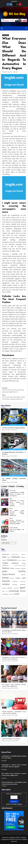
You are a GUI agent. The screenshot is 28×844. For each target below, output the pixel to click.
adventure (5, 554)
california (23, 557)
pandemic (23, 584)
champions (12, 560)
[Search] (26, 28)
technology (14, 591)
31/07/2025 (15, 715)
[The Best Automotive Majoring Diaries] (14, 417)
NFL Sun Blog (18, 804)
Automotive (5, 35)
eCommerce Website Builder (20, 565)
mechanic (15, 581)
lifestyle (6, 581)
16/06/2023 (15, 72)
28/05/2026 (15, 633)
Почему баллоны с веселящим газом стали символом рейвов (17, 521)
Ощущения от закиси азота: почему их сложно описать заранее (17, 503)
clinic (19, 560)
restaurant (16, 588)
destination (5, 565)
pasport (4, 588)
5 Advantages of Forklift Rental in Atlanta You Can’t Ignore (17, 494)
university (5, 594)
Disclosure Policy (15, 837)
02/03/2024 (14, 482)
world (16, 594)
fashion (5, 568)
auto (4, 557)
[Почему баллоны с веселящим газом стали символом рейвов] (4, 521)
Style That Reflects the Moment (17, 530)
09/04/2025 (15, 740)
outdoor (6, 584)
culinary (15, 563)
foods (12, 568)
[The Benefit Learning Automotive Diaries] (14, 467)
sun (7, 591)
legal (24, 578)
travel (23, 591)
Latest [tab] (4, 486)
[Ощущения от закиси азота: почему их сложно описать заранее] (4, 502)
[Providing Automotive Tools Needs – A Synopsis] (14, 441)
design (24, 563)
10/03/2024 (14, 430)
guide (4, 571)
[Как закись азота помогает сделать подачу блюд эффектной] (4, 511)
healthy (22, 571)
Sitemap (23, 837)
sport (23, 587)
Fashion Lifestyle (14, 527)
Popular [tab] (12, 486)
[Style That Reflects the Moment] (4, 529)
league (18, 578)
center (4, 560)
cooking (23, 560)
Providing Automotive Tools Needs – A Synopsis (14, 453)
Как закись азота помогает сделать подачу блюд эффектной (17, 512)
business (16, 557)
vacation (11, 594)
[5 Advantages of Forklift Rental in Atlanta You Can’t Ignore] (4, 493)
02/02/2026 (15, 661)
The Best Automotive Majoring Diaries (13, 428)
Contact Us (5, 837)
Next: (13, 397)
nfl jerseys (23, 581)
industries (23, 574)
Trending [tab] (20, 486)
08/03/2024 (14, 456)
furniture (17, 568)
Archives (4, 540)
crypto (5, 563)
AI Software (23, 554)
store (3, 591)
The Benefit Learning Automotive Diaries (14, 479)
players (9, 588)
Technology (12, 490)
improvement (8, 574)
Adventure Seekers (15, 554)
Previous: (13, 390)
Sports (11, 499)
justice (12, 578)
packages (15, 584)
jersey (5, 577)
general (23, 568)
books (8, 557)
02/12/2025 (15, 688)
